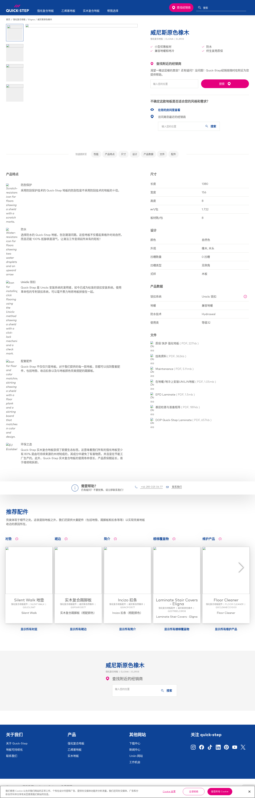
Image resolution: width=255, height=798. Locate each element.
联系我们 (176, 486)
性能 (96, 154)
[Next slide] (241, 566)
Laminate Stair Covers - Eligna (177, 602)
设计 (134, 154)
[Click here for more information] (245, 296)
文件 (162, 154)
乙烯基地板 (75, 749)
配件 (173, 154)
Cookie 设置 (169, 791)
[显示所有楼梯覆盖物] (174, 538)
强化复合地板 (76, 743)
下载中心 (134, 743)
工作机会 (134, 762)
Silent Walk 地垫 (29, 600)
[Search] (199, 7)
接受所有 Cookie (219, 791)
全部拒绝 (193, 791)
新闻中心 (134, 749)
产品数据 (148, 154)
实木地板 (73, 756)
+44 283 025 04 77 (151, 486)
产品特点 (110, 154)
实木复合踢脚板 (78, 600)
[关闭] (249, 791)
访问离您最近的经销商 (172, 117)
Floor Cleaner (226, 600)
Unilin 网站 (136, 756)
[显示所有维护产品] (220, 538)
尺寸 (123, 154)
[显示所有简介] (115, 538)
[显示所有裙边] (66, 538)
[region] (127, 792)
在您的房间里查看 (169, 110)
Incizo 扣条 (127, 600)
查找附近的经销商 (127, 678)
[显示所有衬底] (16, 538)
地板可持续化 (14, 749)
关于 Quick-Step (17, 743)
